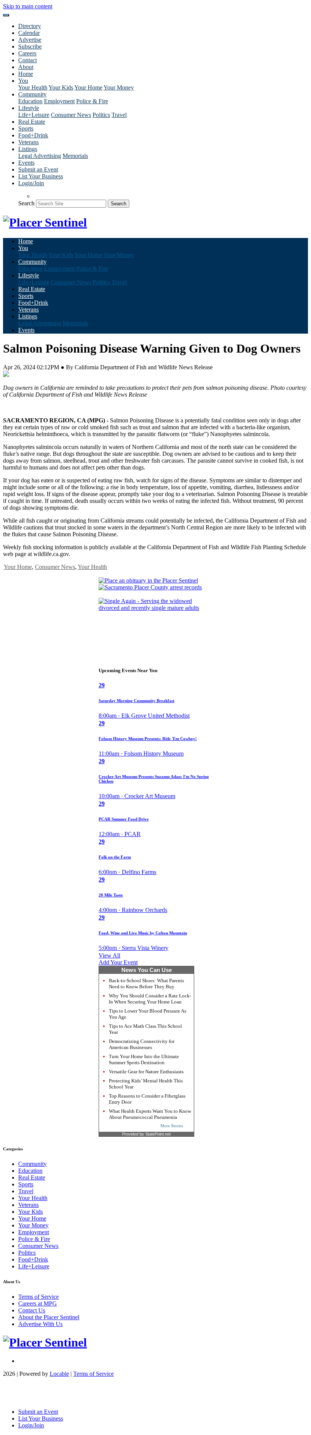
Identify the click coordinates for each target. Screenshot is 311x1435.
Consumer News (71, 115)
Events (26, 162)
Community (32, 1164)
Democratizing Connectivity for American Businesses (141, 1044)
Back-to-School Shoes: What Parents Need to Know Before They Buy (146, 983)
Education (30, 101)
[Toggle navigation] (6, 15)
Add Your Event (118, 962)
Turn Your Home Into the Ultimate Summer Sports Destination (144, 1059)
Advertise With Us (40, 1324)
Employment (59, 101)
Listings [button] (27, 149)
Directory (29, 26)
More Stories (171, 1125)
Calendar (29, 33)
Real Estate (31, 121)
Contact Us (31, 1310)
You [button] (23, 80)
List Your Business (40, 176)
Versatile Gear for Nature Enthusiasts (146, 1071)
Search (26, 203)
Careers (27, 53)
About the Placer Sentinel (48, 1317)
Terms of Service (38, 1296)
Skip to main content (27, 6)
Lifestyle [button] (28, 108)
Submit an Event (38, 169)
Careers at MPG (37, 1303)
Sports (25, 128)
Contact (27, 60)
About (25, 67)
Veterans (28, 142)
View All (109, 955)
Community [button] (32, 94)
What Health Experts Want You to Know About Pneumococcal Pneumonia (150, 1114)
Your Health (32, 87)
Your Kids (61, 87)
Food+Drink (33, 135)
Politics (101, 115)
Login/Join (31, 183)
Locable (59, 1373)
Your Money (119, 87)
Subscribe (30, 46)
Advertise (29, 39)
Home (25, 74)
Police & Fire (92, 101)
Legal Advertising (39, 156)
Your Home (88, 87)
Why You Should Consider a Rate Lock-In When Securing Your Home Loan (150, 999)
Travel (119, 115)
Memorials (75, 156)
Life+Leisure (33, 115)
